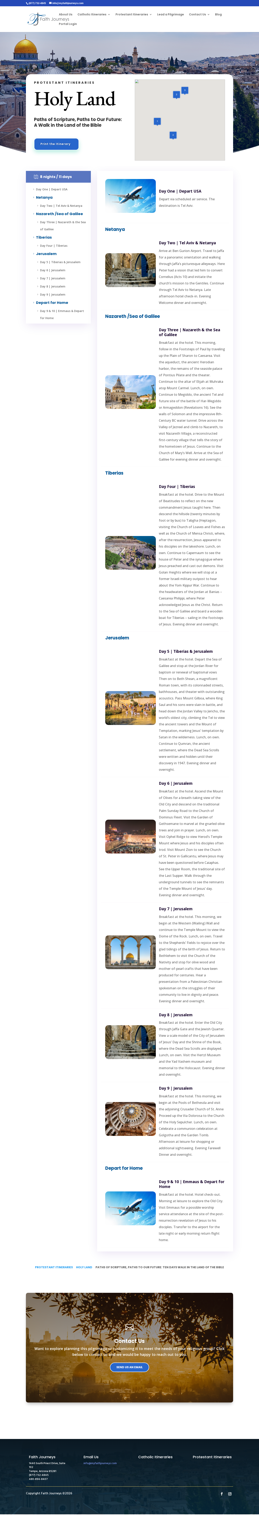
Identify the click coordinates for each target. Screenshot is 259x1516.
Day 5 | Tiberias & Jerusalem (58, 262)
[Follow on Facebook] (222, 1494)
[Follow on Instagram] (230, 1494)
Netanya (42, 197)
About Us (65, 14)
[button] (184, 90)
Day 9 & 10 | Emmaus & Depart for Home (60, 314)
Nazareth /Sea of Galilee (57, 213)
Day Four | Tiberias (51, 246)
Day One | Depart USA (49, 189)
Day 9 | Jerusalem (50, 294)
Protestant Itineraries (132, 14)
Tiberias (42, 237)
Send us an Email (129, 1367)
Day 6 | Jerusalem (50, 270)
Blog (218, 14)
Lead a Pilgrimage (170, 14)
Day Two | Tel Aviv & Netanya (59, 206)
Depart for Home (50, 302)
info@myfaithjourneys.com (100, 1463)
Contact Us (197, 14)
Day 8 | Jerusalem (50, 286)
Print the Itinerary (55, 144)
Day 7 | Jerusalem (50, 278)
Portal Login (68, 24)
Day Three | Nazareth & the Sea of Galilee (61, 225)
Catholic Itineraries (91, 14)
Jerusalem (44, 253)
